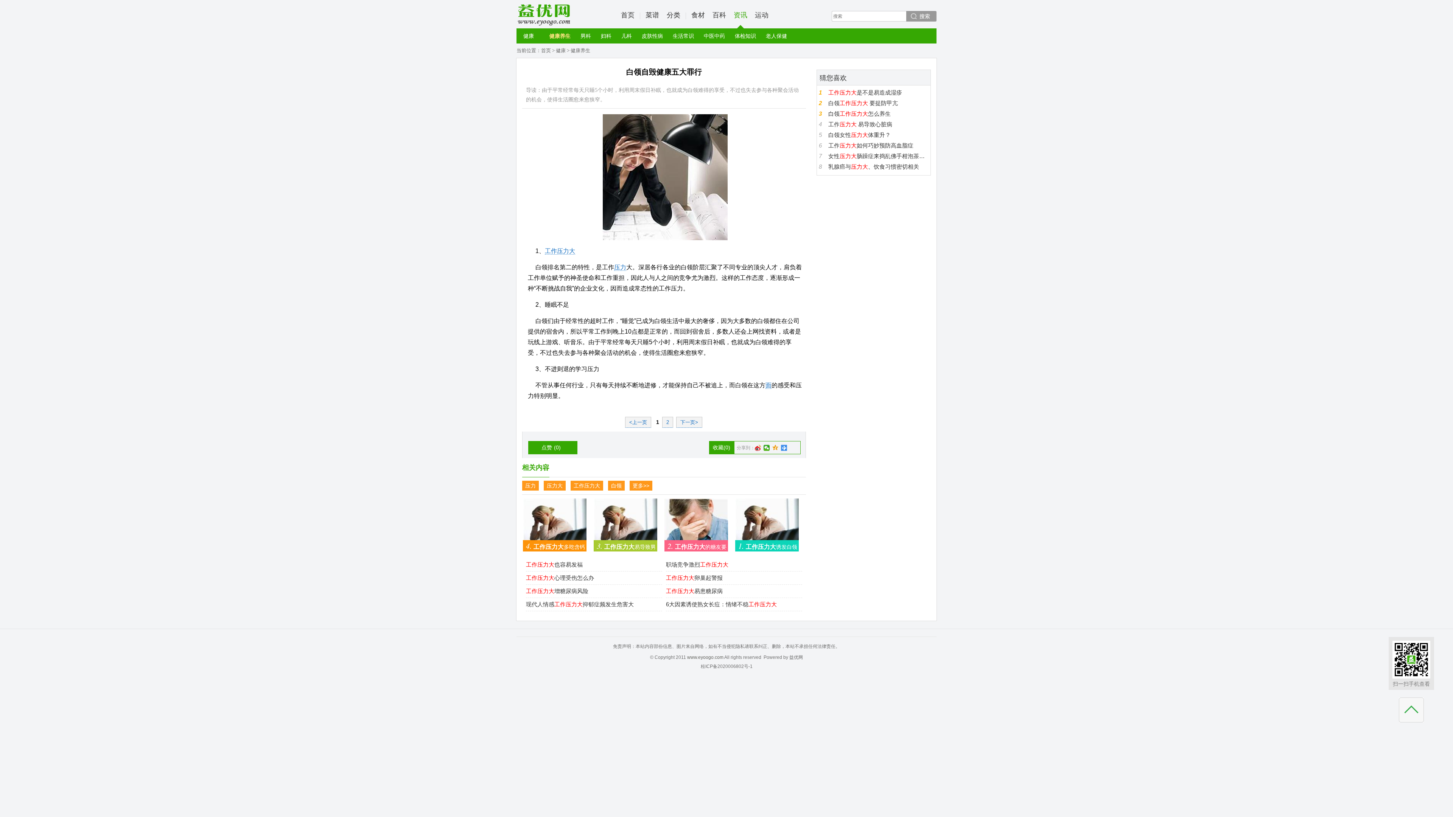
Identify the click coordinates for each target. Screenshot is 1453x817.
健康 (528, 36)
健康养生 (560, 36)
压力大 (555, 486)
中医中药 (714, 36)
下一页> (689, 422)
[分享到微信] (767, 448)
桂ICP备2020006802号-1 (727, 666)
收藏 (721, 447)
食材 (698, 15)
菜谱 (652, 15)
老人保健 (776, 36)
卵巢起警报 (694, 578)
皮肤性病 (652, 36)
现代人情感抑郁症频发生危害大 (580, 604)
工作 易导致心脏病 (860, 124)
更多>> (641, 486)
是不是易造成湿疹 (865, 92)
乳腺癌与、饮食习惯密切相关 (873, 166)
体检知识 (745, 36)
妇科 (606, 36)
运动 (762, 15)
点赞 (551, 447)
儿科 (626, 36)
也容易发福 (554, 564)
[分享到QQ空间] (775, 448)
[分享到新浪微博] (758, 448)
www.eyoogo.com (705, 657)
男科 (585, 36)
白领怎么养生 (859, 113)
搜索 (924, 16)
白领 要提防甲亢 (863, 103)
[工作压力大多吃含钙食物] (554, 523)
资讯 (740, 15)
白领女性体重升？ (859, 135)
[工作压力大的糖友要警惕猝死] (696, 523)
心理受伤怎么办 (560, 578)
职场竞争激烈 (697, 564)
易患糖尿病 (694, 591)
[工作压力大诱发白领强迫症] (767, 523)
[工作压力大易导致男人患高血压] (625, 523)
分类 (673, 15)
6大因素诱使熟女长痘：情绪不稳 (721, 604)
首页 (628, 15)
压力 (620, 267)
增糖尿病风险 (557, 591)
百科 (719, 15)
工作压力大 (560, 251)
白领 (616, 486)
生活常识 (683, 36)
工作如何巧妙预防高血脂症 (870, 145)
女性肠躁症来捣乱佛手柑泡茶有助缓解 (878, 156)
